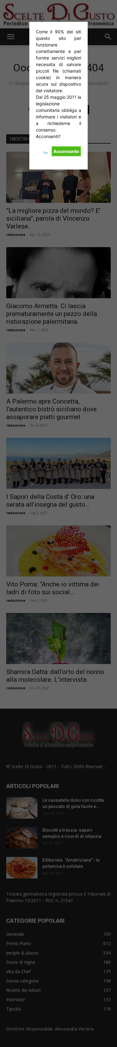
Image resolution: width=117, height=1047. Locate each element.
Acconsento (66, 151)
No (45, 153)
